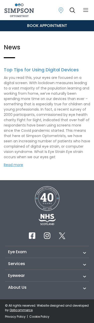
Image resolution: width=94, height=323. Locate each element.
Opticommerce (21, 310)
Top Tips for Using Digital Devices (41, 70)
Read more (13, 164)
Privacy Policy (15, 316)
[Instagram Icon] (47, 235)
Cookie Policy (39, 316)
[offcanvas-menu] (85, 10)
